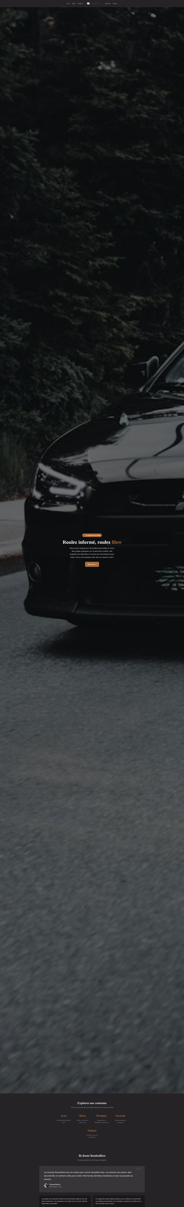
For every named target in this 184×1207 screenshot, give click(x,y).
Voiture (115, 3)
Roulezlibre (94, 3)
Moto (73, 3)
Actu (68, 3)
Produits (80, 3)
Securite (107, 3)
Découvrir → (92, 564)
